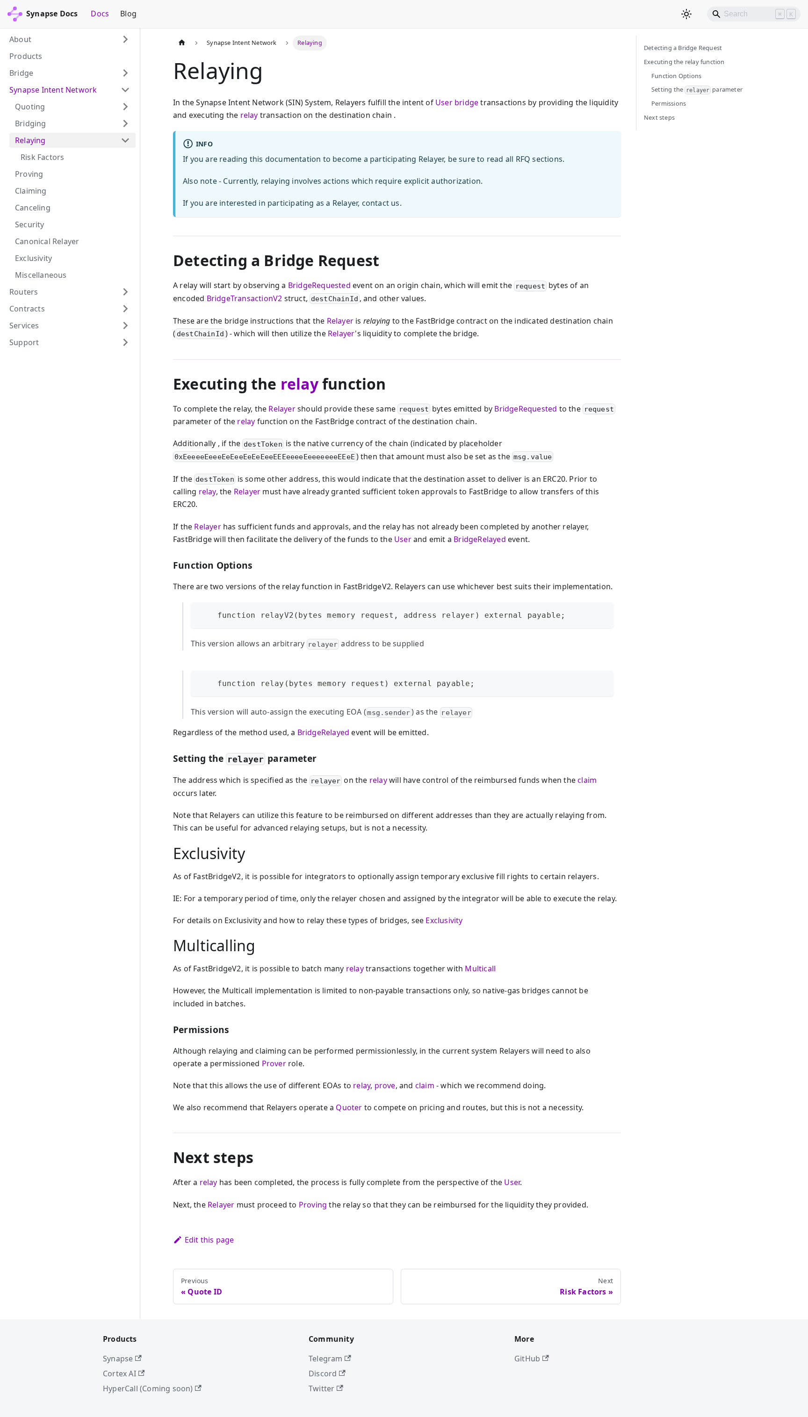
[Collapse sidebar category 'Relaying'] (125, 140)
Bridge (21, 73)
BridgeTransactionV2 (244, 298)
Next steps (659, 117)
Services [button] (24, 325)
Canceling (32, 207)
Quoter (349, 1107)
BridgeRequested (319, 285)
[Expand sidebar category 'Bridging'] (125, 123)
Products (26, 56)
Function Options (676, 76)
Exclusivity (33, 258)
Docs (100, 13)
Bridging (30, 123)
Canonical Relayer (47, 241)
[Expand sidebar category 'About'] (125, 39)
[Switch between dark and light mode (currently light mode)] (686, 14)
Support (24, 342)
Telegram (326, 1358)
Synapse (118, 1358)
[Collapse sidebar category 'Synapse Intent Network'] (125, 89)
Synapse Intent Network (53, 90)
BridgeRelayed (480, 539)
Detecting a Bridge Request (683, 47)
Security (29, 224)
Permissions (668, 103)
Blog (128, 13)
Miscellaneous (41, 275)
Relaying (30, 140)
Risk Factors (42, 157)
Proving (29, 174)
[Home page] (182, 43)
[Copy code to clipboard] (602, 614)
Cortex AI (119, 1373)
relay (249, 115)
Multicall (480, 968)
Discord (323, 1373)
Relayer (340, 321)
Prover (274, 1063)
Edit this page (209, 1240)
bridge (466, 102)
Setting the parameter (697, 89)
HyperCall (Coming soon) (148, 1388)
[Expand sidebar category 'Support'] (125, 342)
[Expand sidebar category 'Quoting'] (125, 106)
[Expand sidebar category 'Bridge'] (125, 72)
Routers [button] (23, 292)
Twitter (321, 1388)
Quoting (30, 106)
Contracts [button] (27, 309)
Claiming (31, 191)
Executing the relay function (684, 62)
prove (385, 1085)
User (444, 102)
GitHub (527, 1358)
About (20, 39)
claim (587, 780)
